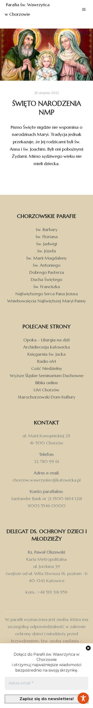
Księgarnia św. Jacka (46, 354)
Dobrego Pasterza (46, 272)
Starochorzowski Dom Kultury (46, 397)
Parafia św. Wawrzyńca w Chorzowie (28, 9)
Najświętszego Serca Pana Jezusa (46, 293)
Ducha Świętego (46, 279)
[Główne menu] (84, 9)
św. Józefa (46, 251)
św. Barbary (46, 229)
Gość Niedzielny (46, 368)
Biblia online (46, 382)
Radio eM (46, 361)
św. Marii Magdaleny (46, 258)
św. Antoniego (46, 265)
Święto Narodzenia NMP (46, 108)
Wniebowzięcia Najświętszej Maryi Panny (46, 301)
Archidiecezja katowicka (46, 347)
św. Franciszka (46, 286)
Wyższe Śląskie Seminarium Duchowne (46, 375)
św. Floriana (47, 236)
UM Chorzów (46, 390)
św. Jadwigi (46, 243)
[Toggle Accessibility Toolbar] (83, 698)
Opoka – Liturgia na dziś (46, 340)
